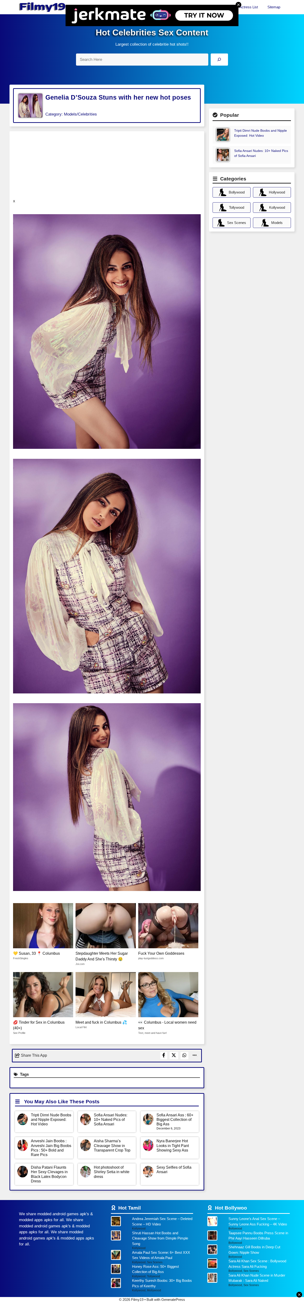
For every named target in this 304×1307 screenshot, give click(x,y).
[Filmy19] (42, 7)
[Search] (219, 59)
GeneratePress (173, 1299)
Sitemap (273, 7)
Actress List (248, 7)
